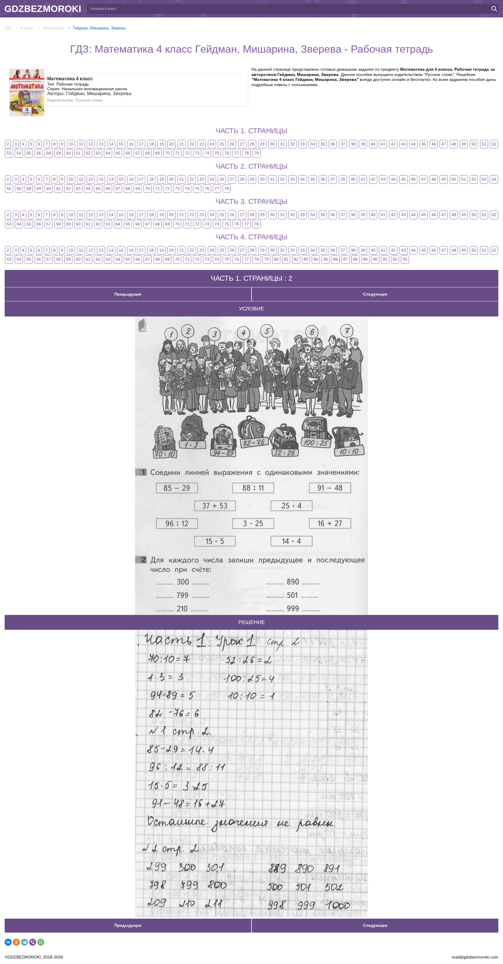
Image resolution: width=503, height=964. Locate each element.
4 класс (27, 28)
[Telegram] (24, 942)
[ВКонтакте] (8, 942)
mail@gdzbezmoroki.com (475, 957)
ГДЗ (8, 28)
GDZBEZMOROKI (42, 8)
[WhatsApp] (40, 942)
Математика (53, 28)
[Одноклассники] (16, 942)
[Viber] (32, 942)
